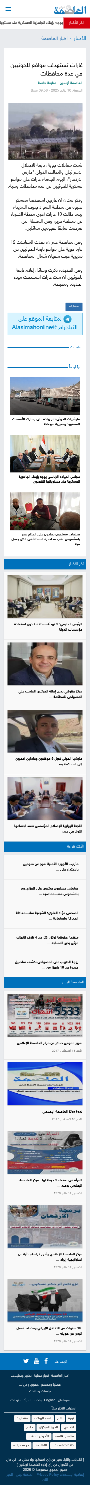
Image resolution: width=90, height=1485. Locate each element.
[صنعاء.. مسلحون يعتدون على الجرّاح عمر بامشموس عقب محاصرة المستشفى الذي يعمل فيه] (45, 511)
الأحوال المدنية (39, 1436)
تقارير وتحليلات (21, 1376)
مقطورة (22, 1418)
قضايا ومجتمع (51, 1385)
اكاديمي (69, 1427)
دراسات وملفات (40, 1391)
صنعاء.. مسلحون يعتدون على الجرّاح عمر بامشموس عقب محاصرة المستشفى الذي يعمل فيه (46, 539)
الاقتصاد (41, 1445)
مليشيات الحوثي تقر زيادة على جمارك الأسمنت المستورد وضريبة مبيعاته (46, 421)
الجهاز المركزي (48, 1427)
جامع (29, 1427)
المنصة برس (24, 1475)
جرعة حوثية (21, 1445)
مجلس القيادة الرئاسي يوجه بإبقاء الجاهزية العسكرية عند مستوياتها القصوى (49, 479)
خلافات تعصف (63, 1445)
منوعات (15, 1400)
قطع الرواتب (42, 1418)
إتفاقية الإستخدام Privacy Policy (60, 1475)
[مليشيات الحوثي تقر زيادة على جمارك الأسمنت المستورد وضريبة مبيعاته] (45, 396)
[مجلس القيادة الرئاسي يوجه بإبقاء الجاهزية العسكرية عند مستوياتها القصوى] (45, 453)
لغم (59, 1418)
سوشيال (64, 1400)
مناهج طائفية (64, 1436)
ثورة (71, 1418)
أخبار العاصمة (55, 39)
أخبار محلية (41, 1376)
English (50, 1400)
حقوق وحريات (29, 1385)
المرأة (27, 1400)
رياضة (38, 1400)
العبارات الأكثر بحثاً (64, 1408)
